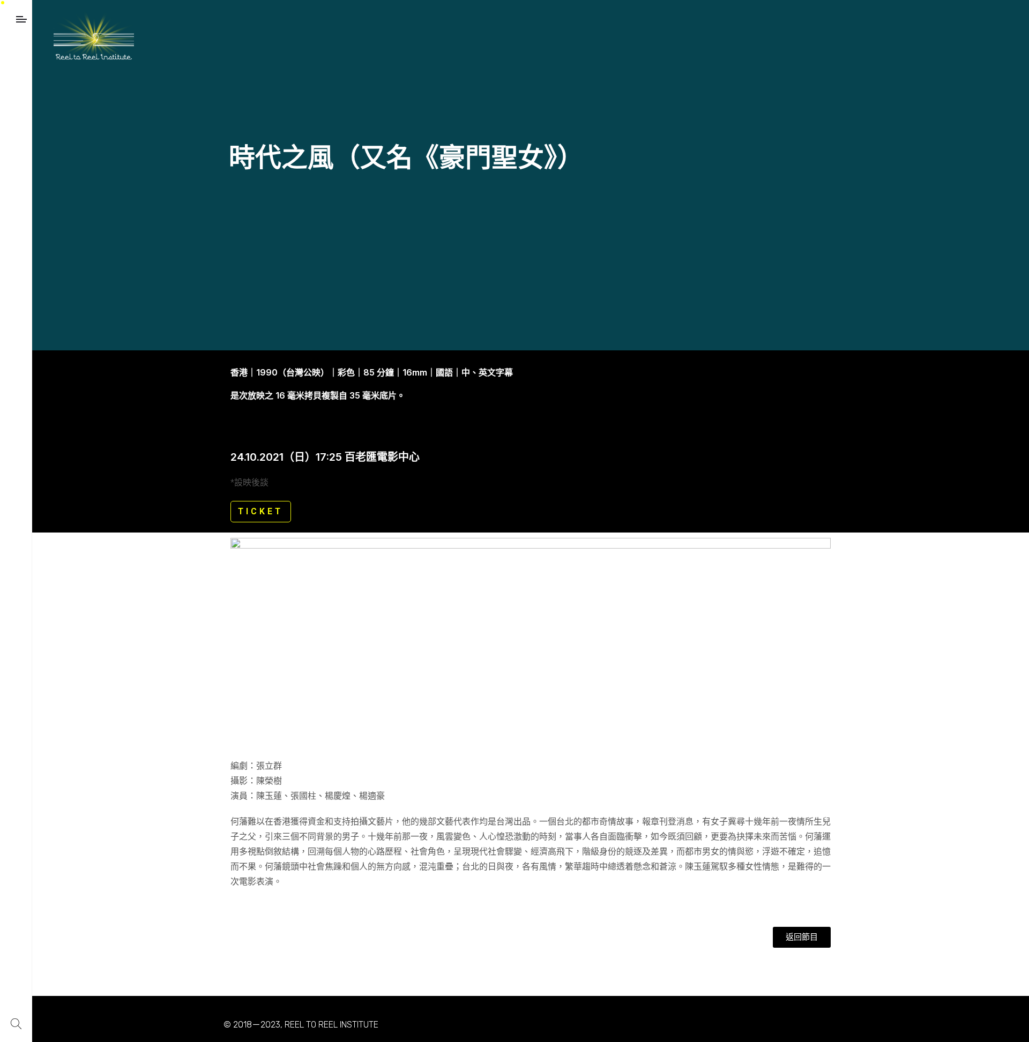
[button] (802, 937)
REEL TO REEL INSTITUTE (331, 1024)
